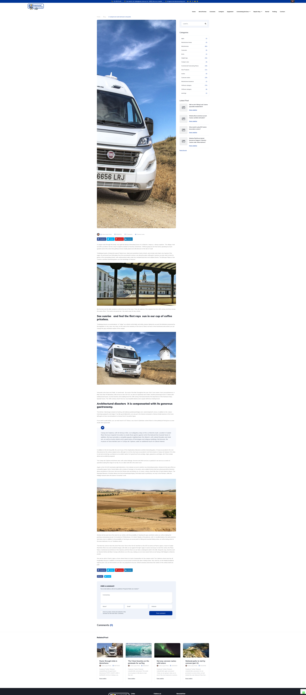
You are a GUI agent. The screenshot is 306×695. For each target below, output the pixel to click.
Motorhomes (202, 11)
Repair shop (256, 11)
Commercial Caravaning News (190, 66)
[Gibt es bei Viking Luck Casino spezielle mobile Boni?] (184, 108)
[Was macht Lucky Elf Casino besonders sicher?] (184, 130)
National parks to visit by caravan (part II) (195, 662)
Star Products (185, 69)
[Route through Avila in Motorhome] (110, 650)
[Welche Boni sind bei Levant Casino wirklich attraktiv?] (184, 119)
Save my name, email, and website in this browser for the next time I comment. (114, 612)
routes (183, 73)
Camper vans (185, 62)
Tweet (108, 576)
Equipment (230, 11)
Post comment (160, 613)
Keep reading (193, 110)
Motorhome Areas (186, 42)
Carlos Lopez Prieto (107, 234)
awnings (183, 93)
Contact (282, 11)
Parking (274, 11)
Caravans (212, 11)
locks (182, 54)
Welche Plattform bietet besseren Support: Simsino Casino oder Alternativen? (197, 140)
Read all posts (183, 150)
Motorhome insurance (187, 81)
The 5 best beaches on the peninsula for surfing (138, 662)
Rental (267, 11)
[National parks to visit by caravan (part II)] (196, 650)
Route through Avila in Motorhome (108, 662)
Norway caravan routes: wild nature (166, 662)
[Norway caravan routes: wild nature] (167, 650)
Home (194, 11)
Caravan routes (141, 234)
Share (100, 576)
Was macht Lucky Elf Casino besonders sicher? (198, 128)
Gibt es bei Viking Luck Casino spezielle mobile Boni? (198, 105)
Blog (104, 17)
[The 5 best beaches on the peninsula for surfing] (139, 650)
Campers (221, 11)
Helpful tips (184, 58)
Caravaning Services (243, 11)
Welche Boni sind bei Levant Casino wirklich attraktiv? (198, 117)
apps (182, 38)
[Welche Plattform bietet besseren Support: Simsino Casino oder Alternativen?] (184, 141)
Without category (186, 85)
